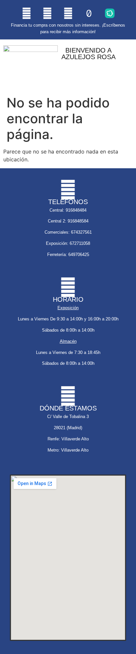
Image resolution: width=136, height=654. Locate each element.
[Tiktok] (88, 13)
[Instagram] (26, 13)
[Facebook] (68, 13)
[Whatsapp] (47, 13)
